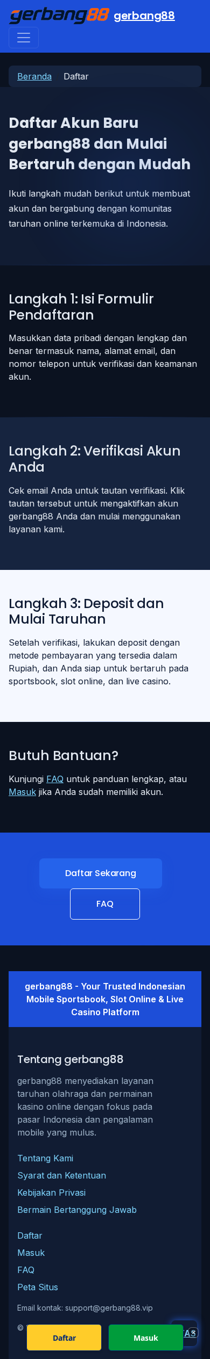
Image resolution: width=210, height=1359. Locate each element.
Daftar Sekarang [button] (100, 873)
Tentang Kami (45, 1158)
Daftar (30, 1235)
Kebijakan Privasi (51, 1192)
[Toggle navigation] (24, 37)
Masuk (22, 791)
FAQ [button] (105, 904)
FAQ (55, 779)
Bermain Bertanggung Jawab (77, 1209)
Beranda (34, 76)
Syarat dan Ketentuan (61, 1175)
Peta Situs (37, 1287)
